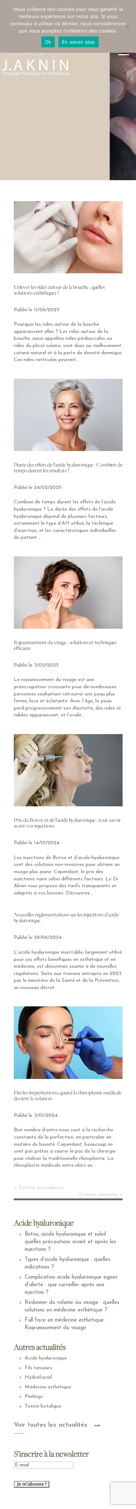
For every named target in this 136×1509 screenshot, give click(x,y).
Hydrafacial (38, 1377)
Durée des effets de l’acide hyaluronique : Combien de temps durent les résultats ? (68, 467)
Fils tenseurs (38, 1368)
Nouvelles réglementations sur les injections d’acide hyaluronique (66, 917)
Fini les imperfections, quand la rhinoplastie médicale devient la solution (67, 1095)
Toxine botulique (43, 1406)
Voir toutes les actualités (50, 1425)
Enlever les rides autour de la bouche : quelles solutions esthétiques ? (59, 289)
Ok (48, 42)
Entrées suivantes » (101, 1194)
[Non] (127, 26)
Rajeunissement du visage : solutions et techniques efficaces (65, 645)
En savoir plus (78, 42)
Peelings (34, 1396)
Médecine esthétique (48, 1387)
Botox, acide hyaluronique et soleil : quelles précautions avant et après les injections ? (70, 1242)
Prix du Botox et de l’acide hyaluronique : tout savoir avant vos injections (67, 822)
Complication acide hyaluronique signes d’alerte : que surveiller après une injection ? (71, 1285)
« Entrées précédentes (39, 1188)
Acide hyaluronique (46, 1358)
